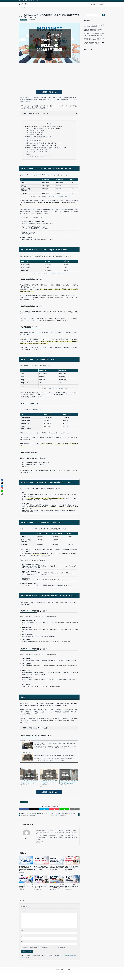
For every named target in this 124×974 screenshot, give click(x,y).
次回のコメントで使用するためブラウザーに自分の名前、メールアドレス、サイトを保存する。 (44, 947)
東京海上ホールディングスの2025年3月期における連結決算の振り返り (45, 126)
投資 (21, 19)
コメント (24, 911)
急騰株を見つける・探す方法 (49, 92)
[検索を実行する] (103, 15)
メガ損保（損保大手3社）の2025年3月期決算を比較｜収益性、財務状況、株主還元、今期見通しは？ (29, 782)
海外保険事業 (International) (36, 134)
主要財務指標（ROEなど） (36, 140)
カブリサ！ (23, 4)
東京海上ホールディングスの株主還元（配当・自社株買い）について (45, 143)
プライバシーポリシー (65, 969)
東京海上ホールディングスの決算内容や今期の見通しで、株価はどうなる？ (46, 147)
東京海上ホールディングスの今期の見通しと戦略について (42, 145)
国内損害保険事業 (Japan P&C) (37, 130)
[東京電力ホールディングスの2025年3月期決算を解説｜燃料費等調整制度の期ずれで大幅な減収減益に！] (68, 774)
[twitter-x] (39, 842)
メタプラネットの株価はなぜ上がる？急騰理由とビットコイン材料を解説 (94, 25)
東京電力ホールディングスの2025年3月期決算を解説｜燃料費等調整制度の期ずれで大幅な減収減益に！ (69, 782)
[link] (37, 842)
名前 (23, 930)
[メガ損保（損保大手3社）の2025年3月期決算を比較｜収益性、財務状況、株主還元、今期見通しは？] (29, 774)
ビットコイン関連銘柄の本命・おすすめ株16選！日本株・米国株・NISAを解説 (94, 43)
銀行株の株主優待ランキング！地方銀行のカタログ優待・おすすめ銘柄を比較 (94, 30)
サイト (22, 941)
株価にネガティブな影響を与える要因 (38, 151)
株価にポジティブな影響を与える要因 (38, 149)
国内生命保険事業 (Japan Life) (36, 132)
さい (26, 838)
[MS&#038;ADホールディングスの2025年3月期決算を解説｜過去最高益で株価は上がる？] (49, 774)
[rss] (102, 1)
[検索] (104, 1)
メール (23, 936)
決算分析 (25, 19)
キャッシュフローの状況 (35, 138)
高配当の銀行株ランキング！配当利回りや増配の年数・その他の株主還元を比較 (94, 39)
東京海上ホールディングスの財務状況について (39, 136)
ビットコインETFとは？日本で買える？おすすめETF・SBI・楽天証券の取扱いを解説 (94, 34)
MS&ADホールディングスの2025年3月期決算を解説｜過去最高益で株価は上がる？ (54, 756)
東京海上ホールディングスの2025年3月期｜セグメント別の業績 (43, 128)
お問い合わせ (56, 969)
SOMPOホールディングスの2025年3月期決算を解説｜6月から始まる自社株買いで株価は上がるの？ (55, 743)
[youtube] (42, 842)
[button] (24, 809)
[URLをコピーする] (75, 809)
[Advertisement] (49, 78)
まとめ (28, 154)
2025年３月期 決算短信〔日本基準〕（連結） (58, 196)
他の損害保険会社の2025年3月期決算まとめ (40, 156)
